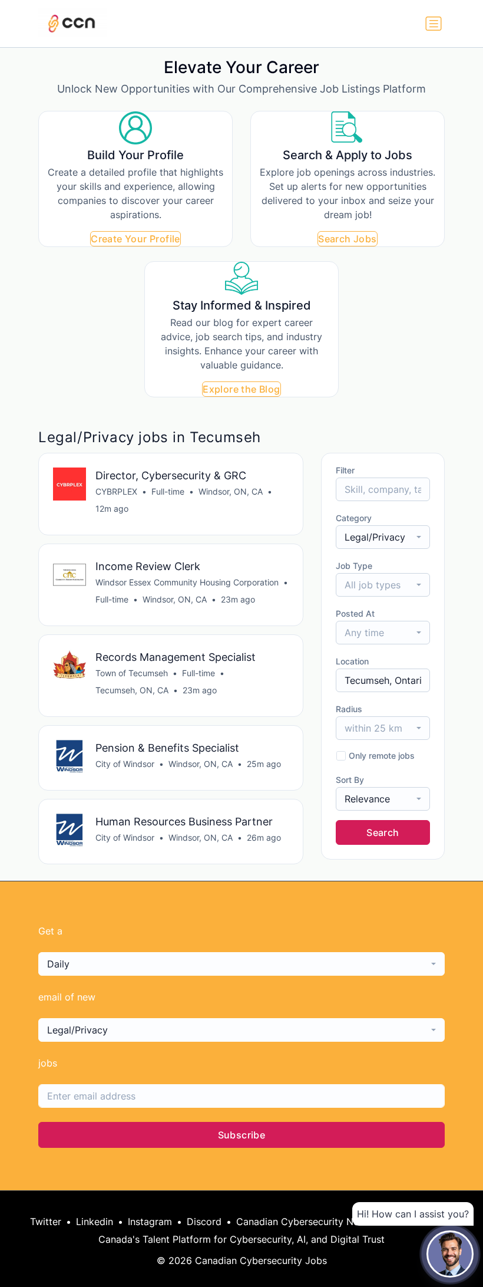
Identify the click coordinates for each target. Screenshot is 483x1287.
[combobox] (383, 537)
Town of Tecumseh (131, 673)
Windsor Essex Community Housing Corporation (187, 582)
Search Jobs (347, 239)
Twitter (45, 1221)
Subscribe (242, 1135)
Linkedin (94, 1221)
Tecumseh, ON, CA (131, 690)
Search (382, 832)
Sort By (350, 780)
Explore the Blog (241, 389)
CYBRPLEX (116, 491)
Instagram (150, 1221)
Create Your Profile (135, 239)
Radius (349, 709)
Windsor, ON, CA (231, 491)
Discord (204, 1221)
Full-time (167, 491)
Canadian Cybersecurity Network (310, 1221)
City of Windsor (124, 764)
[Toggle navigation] (433, 23)
